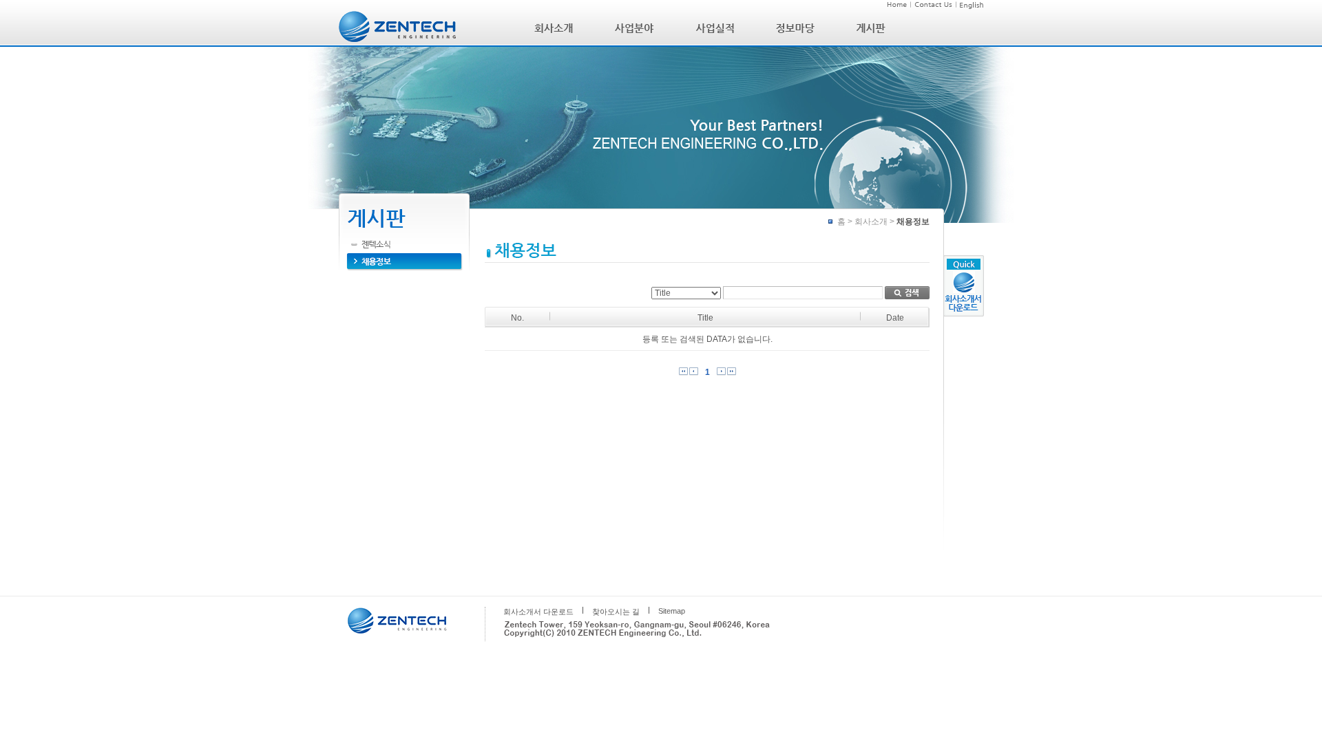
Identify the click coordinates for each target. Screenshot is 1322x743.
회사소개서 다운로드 (538, 611)
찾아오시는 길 (616, 611)
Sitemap (671, 611)
